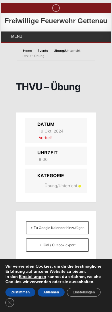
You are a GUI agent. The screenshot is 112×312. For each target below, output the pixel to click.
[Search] (56, 8)
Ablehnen (51, 292)
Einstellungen (32, 276)
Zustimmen (20, 292)
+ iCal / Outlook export (58, 245)
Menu (16, 36)
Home (28, 51)
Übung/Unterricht (67, 51)
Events (43, 51)
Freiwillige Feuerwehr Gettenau (56, 21)
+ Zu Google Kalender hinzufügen (57, 228)
